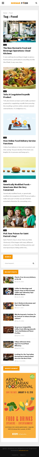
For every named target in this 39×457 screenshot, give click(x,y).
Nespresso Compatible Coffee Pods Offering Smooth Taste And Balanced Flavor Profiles (25, 330)
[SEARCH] (33, 263)
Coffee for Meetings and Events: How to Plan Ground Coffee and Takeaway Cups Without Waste (25, 291)
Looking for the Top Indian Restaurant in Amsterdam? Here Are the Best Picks (24, 356)
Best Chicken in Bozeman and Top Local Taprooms (25, 304)
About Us (23, 455)
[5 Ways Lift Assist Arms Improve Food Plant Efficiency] (8, 344)
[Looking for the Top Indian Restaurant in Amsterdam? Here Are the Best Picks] (8, 357)
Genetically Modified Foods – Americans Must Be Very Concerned (17, 187)
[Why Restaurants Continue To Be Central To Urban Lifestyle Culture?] (8, 317)
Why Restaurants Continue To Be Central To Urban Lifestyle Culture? (25, 316)
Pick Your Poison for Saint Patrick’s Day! (15, 235)
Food (5, 44)
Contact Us (15, 455)
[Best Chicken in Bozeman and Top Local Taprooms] (8, 305)
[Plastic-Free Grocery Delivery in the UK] (8, 279)
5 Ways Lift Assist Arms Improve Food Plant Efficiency (22, 344)
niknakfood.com (23, 450)
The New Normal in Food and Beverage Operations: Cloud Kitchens (17, 51)
